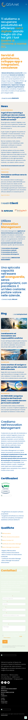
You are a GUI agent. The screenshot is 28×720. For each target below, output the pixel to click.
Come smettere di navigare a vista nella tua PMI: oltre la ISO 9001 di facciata (14, 367)
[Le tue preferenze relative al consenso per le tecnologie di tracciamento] (25, 717)
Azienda (4, 601)
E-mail (4, 613)
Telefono (4, 618)
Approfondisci (5, 169)
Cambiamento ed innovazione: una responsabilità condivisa (12, 335)
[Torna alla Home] (10, 4)
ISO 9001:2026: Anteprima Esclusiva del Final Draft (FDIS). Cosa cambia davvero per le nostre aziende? (13, 399)
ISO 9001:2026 (5, 362)
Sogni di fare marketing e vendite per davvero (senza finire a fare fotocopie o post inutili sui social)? (13, 116)
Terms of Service (10, 647)
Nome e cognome (7, 596)
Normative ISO (5, 331)
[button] (26, 4)
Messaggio (5, 624)
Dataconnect (4, 715)
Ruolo (4, 607)
